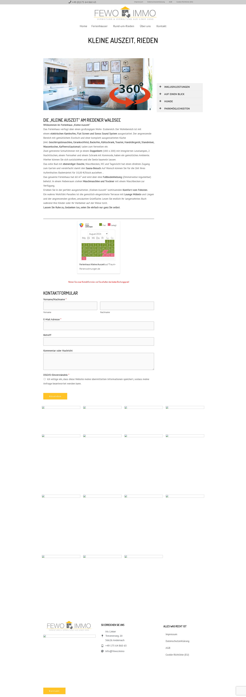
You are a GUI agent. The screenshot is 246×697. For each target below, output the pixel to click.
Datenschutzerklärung (177, 641)
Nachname (105, 312)
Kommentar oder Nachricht (58, 350)
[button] (100, 26)
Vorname (47, 312)
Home (83, 26)
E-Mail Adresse (52, 319)
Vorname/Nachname (54, 299)
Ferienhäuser (99, 26)
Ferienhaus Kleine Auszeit (92, 264)
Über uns (145, 26)
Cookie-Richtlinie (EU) (177, 654)
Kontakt (161, 26)
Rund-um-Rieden (123, 26)
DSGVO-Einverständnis (56, 374)
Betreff (47, 335)
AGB (168, 647)
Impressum (171, 634)
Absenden (55, 396)
